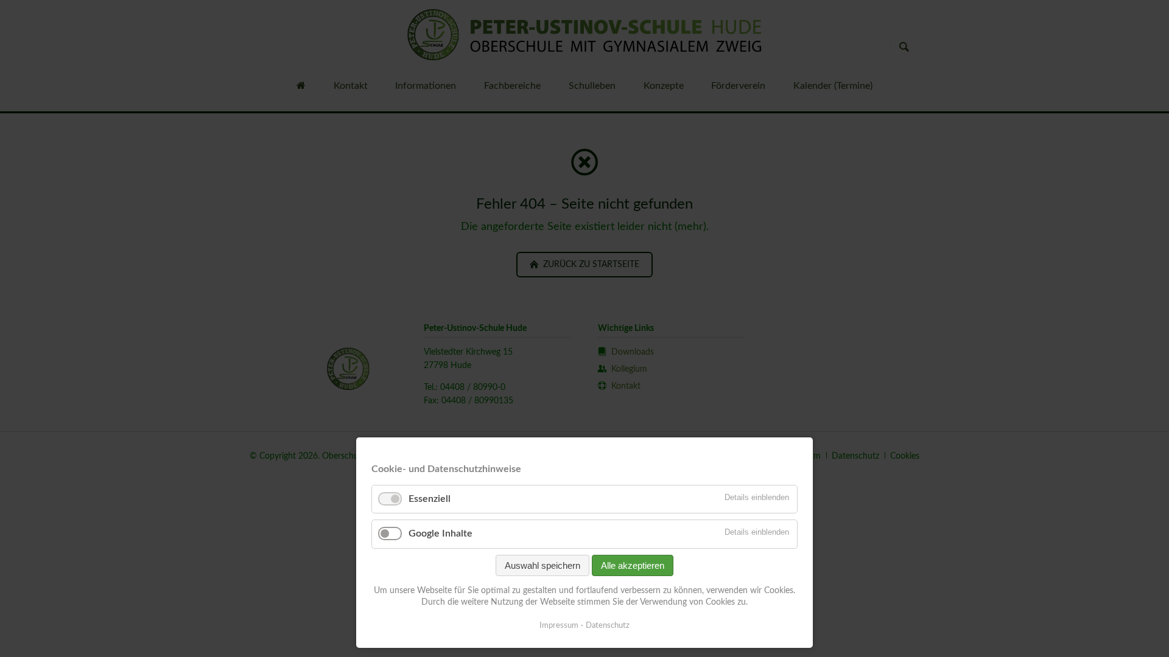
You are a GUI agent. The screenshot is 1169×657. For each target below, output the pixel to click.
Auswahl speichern (542, 565)
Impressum (558, 626)
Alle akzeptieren (632, 565)
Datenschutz (608, 626)
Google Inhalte (440, 533)
